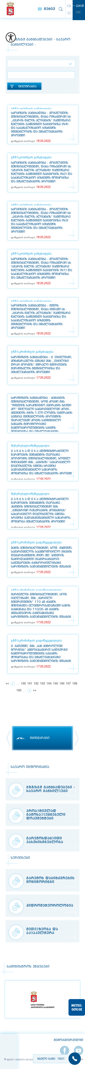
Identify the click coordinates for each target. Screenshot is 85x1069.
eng (78, 12)
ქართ (80, 5)
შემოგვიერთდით (68, 1040)
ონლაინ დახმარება (69, 13)
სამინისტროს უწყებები (28, 966)
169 (18, 690)
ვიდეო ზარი (69, 6)
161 (29, 683)
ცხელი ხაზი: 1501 (51, 1058)
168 (74, 683)
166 (61, 683)
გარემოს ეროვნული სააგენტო (10, 9)
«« (7, 683)
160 (23, 683)
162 (36, 683)
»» (34, 690)
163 (42, 683)
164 (48, 683)
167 (68, 683)
